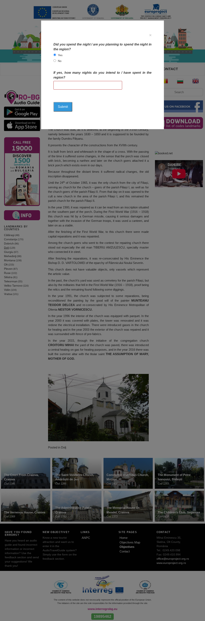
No (59, 61)
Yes (60, 55)
